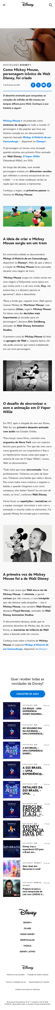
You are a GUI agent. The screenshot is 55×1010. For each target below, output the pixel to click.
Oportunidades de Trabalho (39, 982)
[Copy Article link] (49, 85)
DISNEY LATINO (27, 951)
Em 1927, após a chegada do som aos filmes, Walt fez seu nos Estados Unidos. (26, 427)
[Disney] (27, 4)
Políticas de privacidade (15, 975)
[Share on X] (38, 85)
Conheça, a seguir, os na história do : (26, 192)
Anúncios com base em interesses (27, 989)
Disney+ (43, 649)
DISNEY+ (27, 922)
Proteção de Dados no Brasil (37, 975)
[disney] (28, 913)
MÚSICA (28, 946)
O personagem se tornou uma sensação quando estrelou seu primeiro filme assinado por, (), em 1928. (26, 154)
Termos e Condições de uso (16, 982)
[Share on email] (44, 85)
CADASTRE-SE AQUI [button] (27, 694)
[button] (4, 5)
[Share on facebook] (33, 85)
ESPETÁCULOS (27, 940)
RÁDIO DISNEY (27, 934)
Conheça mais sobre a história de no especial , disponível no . (26, 645)
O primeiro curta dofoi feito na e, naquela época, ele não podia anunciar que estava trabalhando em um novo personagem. (27, 343)
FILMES (27, 928)
